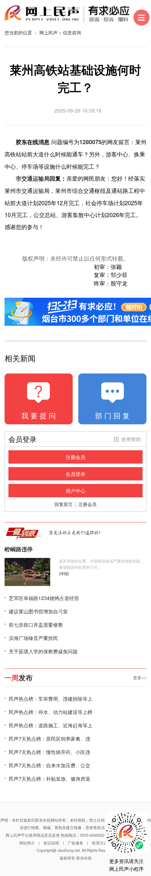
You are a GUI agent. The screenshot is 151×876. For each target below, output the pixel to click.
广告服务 (75, 842)
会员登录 (75, 473)
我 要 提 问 (38, 415)
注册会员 (75, 456)
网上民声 (48, 32)
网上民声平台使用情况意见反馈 (33, 835)
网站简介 (27, 842)
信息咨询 (72, 32)
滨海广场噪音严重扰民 (33, 637)
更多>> (139, 677)
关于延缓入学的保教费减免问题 (43, 651)
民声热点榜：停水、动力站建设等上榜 (50, 711)
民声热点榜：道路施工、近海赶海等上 (50, 725)
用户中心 (75, 490)
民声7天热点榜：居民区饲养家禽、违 (49, 738)
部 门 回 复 (112, 415)
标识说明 (51, 842)
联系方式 (99, 842)
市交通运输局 (33, 178)
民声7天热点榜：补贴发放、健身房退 (49, 778)
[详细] (64, 573)
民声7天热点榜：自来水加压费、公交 (49, 765)
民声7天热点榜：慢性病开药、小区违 (49, 751)
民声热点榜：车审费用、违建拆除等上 (50, 698)
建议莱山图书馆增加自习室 (38, 611)
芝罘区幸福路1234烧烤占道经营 (44, 597)
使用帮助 (131, 439)
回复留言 (63, 504)
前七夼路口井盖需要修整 (36, 624)
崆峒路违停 (19, 549)
